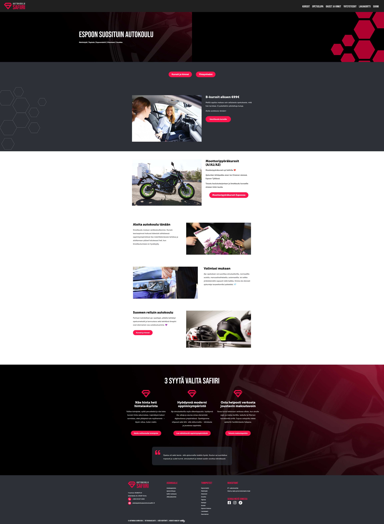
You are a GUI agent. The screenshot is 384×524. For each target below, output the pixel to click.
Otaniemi (111, 42)
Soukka (119, 42)
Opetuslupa (317, 6)
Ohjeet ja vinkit (333, 6)
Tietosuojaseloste (150, 521)
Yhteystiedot (350, 6)
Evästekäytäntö (162, 521)
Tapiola (91, 42)
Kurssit (306, 6)
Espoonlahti (101, 42)
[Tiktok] (240, 503)
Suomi (376, 6)
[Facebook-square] (229, 503)
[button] (180, 74)
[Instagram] (235, 503)
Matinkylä (83, 42)
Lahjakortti (365, 6)
